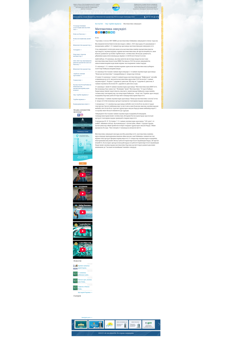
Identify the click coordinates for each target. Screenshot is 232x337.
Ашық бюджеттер (89, 17)
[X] (104, 32)
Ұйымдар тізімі (82, 131)
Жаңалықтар (78, 17)
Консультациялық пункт (82, 39)
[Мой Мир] (101, 32)
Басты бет (99, 24)
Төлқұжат (77, 50)
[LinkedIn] (106, 32)
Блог (133, 17)
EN (152, 17)
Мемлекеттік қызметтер (105, 17)
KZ (147, 17)
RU (150, 17)
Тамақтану (77, 80)
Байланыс (127, 17)
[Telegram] (114, 32)
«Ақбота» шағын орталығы (79, 74)
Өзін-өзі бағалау (79, 34)
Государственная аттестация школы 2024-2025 (81, 27)
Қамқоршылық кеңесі (81, 104)
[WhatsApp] (109, 32)
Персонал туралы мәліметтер (79, 55)
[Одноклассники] (99, 32)
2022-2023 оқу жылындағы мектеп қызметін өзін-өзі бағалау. (82, 62)
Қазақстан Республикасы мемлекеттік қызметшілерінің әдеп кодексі (82, 87)
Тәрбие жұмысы (79, 99)
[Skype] (111, 32)
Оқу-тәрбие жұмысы (80, 95)
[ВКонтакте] (96, 32)
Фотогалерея (118, 17)
